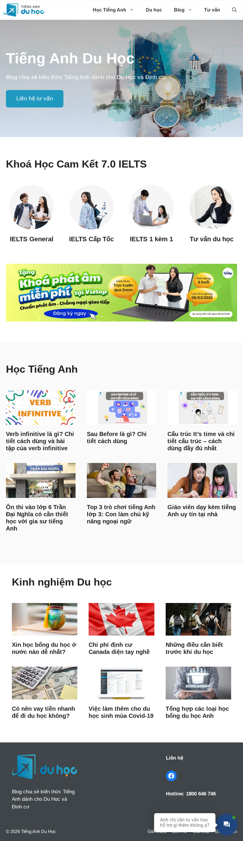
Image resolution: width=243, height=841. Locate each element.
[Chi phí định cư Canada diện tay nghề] (121, 631)
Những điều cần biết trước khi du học (194, 648)
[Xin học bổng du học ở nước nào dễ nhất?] (44, 631)
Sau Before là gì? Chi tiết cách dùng (117, 437)
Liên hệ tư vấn (34, 98)
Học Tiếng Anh (109, 9)
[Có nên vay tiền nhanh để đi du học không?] (44, 695)
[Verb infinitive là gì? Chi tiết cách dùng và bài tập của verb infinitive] (41, 420)
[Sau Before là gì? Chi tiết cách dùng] (121, 420)
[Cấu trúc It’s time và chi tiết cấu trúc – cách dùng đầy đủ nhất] (202, 420)
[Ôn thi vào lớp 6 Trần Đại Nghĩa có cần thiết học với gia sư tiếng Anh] (41, 493)
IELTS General (31, 239)
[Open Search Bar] (234, 10)
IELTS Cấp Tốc (91, 239)
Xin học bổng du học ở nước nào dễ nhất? (44, 648)
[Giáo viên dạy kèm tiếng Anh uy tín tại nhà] (202, 493)
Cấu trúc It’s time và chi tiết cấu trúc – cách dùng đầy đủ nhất (201, 441)
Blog (179, 9)
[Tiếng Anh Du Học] (23, 10)
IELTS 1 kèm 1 (151, 239)
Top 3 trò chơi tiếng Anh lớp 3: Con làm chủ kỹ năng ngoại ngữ (121, 514)
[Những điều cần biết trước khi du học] (198, 631)
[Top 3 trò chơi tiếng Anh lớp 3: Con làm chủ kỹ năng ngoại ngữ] (121, 493)
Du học (154, 9)
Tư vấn (212, 9)
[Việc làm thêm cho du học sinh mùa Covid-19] (121, 695)
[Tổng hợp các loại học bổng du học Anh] (198, 695)
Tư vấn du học (212, 239)
